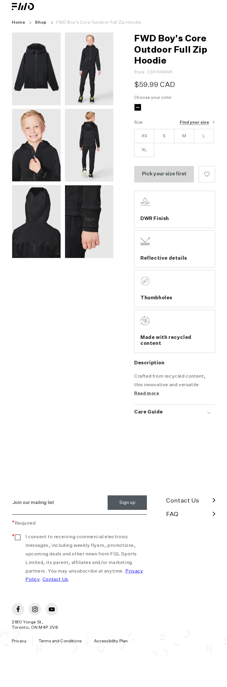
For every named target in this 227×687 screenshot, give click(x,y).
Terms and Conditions (60, 641)
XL (144, 150)
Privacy (19, 641)
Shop (40, 22)
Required (23, 523)
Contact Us (55, 579)
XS (144, 136)
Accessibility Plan (111, 641)
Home (18, 22)
